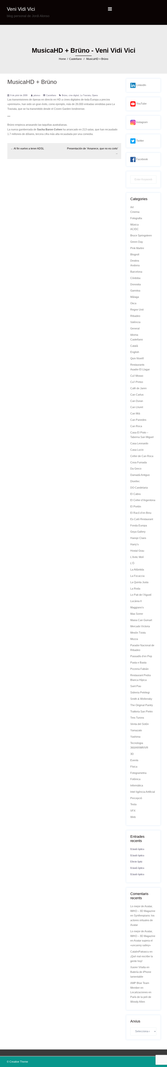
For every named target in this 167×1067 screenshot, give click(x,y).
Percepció (136, 798)
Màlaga (134, 297)
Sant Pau (135, 686)
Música (134, 224)
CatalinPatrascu (139, 951)
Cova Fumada (138, 462)
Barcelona (136, 271)
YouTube (141, 103)
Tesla (133, 804)
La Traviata (85, 95)
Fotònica (135, 779)
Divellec (135, 481)
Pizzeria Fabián (139, 669)
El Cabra (135, 494)
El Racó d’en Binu (140, 512)
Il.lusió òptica (137, 849)
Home (62, 59)
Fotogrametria (138, 773)
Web (133, 817)
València (135, 322)
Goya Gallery (137, 531)
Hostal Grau (137, 550)
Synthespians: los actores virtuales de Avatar (142, 920)
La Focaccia (137, 576)
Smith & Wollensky (141, 698)
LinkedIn (141, 85)
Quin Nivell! (137, 358)
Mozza (134, 639)
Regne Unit (137, 309)
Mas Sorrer (136, 613)
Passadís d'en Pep (141, 656)
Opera (95, 95)
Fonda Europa (138, 525)
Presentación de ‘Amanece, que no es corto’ (92, 148)
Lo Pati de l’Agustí (140, 594)
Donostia (135, 284)
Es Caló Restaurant (141, 519)
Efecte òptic (136, 861)
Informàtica (136, 785)
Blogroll (134, 254)
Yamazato (136, 730)
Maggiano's (137, 607)
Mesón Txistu (138, 632)
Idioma (134, 334)
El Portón (135, 506)
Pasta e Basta (138, 662)
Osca (133, 303)
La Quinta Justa (139, 582)
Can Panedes (138, 419)
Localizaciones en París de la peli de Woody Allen (140, 997)
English (134, 352)
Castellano (75, 59)
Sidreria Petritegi (140, 692)
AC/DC (134, 229)
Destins (134, 260)
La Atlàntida (137, 569)
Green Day (136, 241)
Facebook (142, 159)
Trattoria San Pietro (141, 711)
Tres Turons (137, 717)
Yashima (135, 736)
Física (133, 766)
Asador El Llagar (140, 369)
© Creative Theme (17, 1061)
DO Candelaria (139, 487)
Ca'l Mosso (136, 375)
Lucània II (136, 601)
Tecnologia (136, 743)
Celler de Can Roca (141, 456)
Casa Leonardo (139, 443)
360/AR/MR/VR (139, 747)
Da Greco (135, 468)
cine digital (74, 95)
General (135, 328)
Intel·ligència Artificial (142, 791)
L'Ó (132, 563)
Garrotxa (135, 290)
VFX (133, 810)
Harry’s (134, 544)
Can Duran (136, 401)
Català (134, 346)
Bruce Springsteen (141, 235)
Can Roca (136, 426)
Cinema (134, 212)
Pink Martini (137, 248)
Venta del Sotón (139, 724)
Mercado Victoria (140, 626)
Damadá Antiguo (140, 475)
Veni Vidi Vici (21, 9)
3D (132, 754)
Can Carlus (137, 394)
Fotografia (136, 218)
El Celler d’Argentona (142, 500)
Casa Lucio (137, 449)
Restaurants (137, 364)
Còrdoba (135, 278)
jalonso (36, 95)
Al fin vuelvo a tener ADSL (29, 148)
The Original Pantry (141, 705)
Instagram (142, 122)
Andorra (135, 265)
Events (134, 760)
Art (132, 207)
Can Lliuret (136, 407)
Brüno (64, 95)
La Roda (135, 588)
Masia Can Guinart (141, 620)
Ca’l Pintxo (136, 382)
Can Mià (135, 413)
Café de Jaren (138, 388)
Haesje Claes (138, 538)
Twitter (140, 140)
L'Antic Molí (137, 557)
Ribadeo (135, 316)
